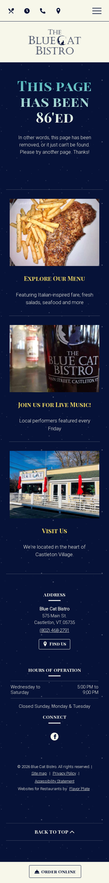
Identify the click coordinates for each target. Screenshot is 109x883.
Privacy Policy (64, 773)
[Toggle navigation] (96, 10)
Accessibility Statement (54, 781)
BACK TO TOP (52, 832)
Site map (39, 773)
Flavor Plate (79, 788)
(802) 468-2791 (54, 630)
